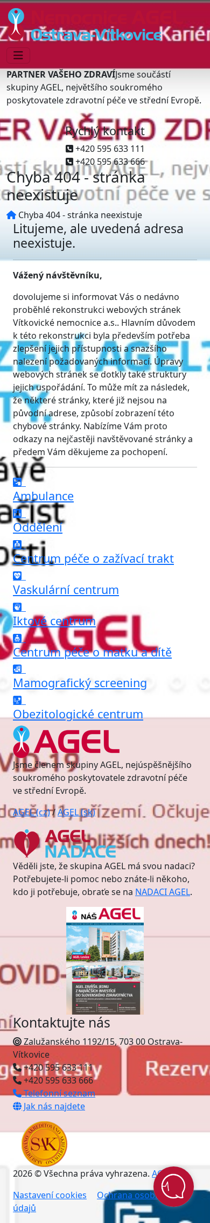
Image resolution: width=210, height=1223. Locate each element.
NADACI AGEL (162, 892)
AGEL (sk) (76, 812)
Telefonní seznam (58, 1093)
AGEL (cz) (31, 812)
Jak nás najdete (53, 1106)
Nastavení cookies (50, 1195)
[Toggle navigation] (18, 55)
